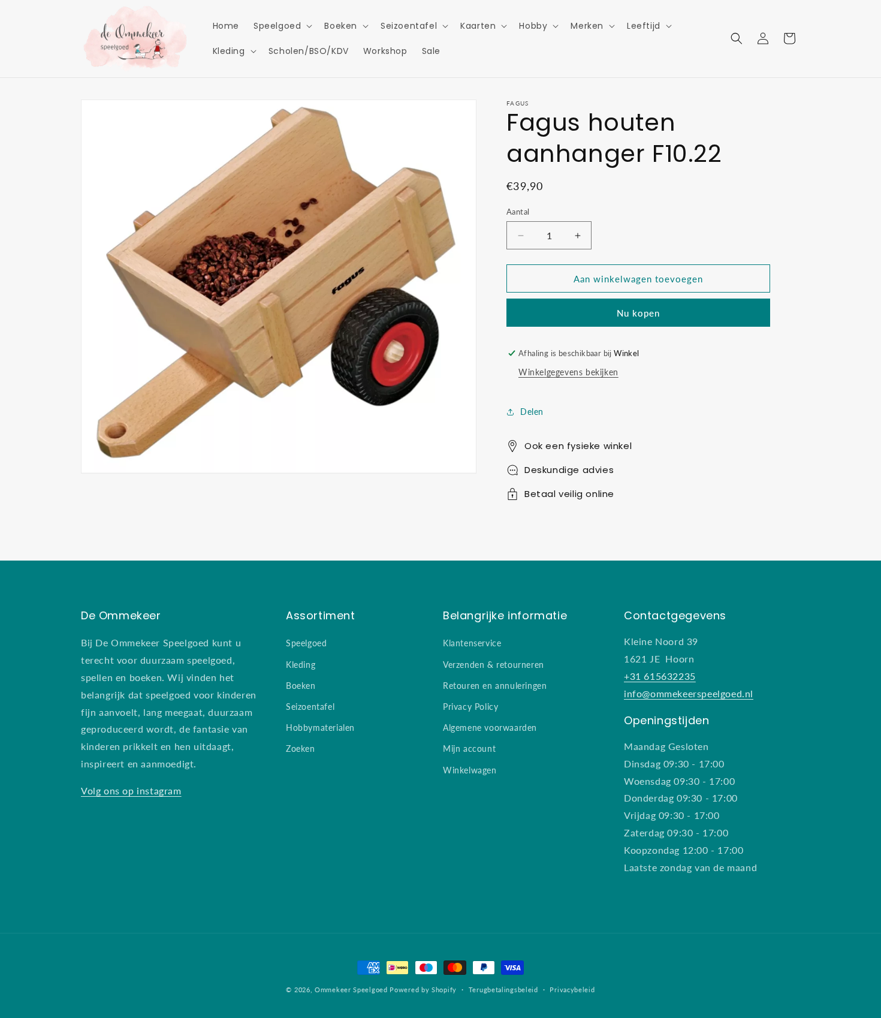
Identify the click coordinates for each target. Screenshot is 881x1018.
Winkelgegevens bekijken (568, 372)
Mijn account (469, 748)
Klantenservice (472, 643)
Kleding (300, 664)
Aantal (517, 211)
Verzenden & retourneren (493, 664)
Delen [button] (532, 411)
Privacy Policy (470, 706)
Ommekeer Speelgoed (351, 989)
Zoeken (300, 748)
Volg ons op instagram (131, 790)
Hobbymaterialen (320, 727)
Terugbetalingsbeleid (503, 989)
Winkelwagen (470, 770)
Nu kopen (638, 312)
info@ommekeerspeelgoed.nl (688, 693)
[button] (281, 25)
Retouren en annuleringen (495, 685)
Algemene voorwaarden (490, 727)
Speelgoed (306, 643)
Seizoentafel (310, 706)
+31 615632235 (660, 676)
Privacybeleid (572, 989)
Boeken (301, 685)
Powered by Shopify (423, 989)
